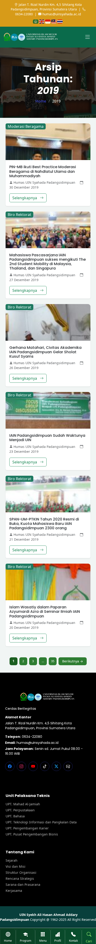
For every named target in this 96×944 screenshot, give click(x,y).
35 (52, 661)
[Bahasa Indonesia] (48, 21)
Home (40, 101)
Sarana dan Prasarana (23, 884)
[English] (42, 21)
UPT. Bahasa (15, 816)
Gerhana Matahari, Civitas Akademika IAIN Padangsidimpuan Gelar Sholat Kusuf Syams (45, 352)
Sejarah (11, 860)
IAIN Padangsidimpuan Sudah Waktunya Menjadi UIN (47, 438)
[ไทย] (60, 21)
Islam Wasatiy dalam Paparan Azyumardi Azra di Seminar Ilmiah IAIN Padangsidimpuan (44, 611)
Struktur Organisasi (21, 872)
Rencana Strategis (20, 878)
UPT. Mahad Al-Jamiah (23, 804)
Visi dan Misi (15, 866)
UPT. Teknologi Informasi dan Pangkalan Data (41, 822)
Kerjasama (14, 890)
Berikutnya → (72, 661)
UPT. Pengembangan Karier (27, 828)
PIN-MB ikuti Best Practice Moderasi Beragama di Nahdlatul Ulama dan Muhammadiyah (42, 171)
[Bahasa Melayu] (54, 21)
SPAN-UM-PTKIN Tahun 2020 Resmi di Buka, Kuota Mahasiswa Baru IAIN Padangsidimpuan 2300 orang (44, 524)
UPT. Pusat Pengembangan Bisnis (32, 834)
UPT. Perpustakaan (20, 810)
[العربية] (36, 21)
